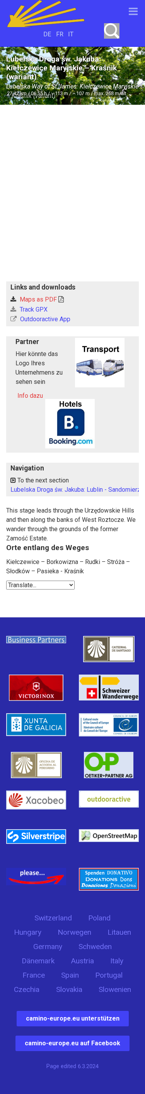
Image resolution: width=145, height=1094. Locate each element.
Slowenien (115, 989)
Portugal (109, 975)
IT (70, 34)
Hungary (27, 932)
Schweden (95, 946)
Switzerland (53, 917)
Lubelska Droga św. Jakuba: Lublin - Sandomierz (75, 489)
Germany (47, 946)
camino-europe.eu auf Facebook (72, 1043)
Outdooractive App (44, 319)
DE (47, 34)
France (33, 975)
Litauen (119, 932)
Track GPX (33, 309)
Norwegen (74, 932)
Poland (99, 917)
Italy (116, 960)
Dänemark (38, 960)
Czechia (26, 989)
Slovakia (69, 989)
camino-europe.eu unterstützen (72, 1018)
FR (59, 34)
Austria (82, 960)
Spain (70, 975)
